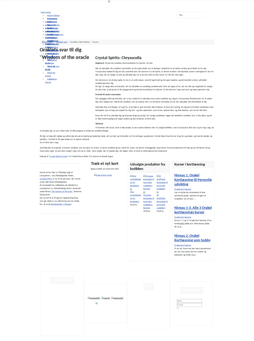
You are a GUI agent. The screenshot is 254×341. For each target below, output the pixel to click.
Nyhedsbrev (141, 320)
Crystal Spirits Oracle (58, 156)
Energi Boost (60, 301)
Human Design (61, 288)
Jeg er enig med (193, 308)
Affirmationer (60, 305)
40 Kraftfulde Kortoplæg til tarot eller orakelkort (162, 201)
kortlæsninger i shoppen (61, 204)
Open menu (46, 12)
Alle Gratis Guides (62, 326)
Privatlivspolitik (200, 308)
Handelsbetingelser (144, 307)
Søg (209, 15)
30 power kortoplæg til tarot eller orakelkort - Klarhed (148, 201)
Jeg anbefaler (60, 296)
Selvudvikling (60, 309)
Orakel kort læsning (182, 189)
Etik (137, 298)
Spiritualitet (60, 313)
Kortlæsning (60, 292)
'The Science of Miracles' (62, 192)
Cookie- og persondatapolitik (148, 303)
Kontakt (139, 311)
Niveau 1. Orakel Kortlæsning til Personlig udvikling (193, 180)
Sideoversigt (141, 315)
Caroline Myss (46, 179)
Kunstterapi (59, 322)
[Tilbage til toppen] (251, 337)
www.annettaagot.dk (111, 309)
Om (137, 294)
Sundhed (58, 317)
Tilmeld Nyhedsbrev (187, 313)
